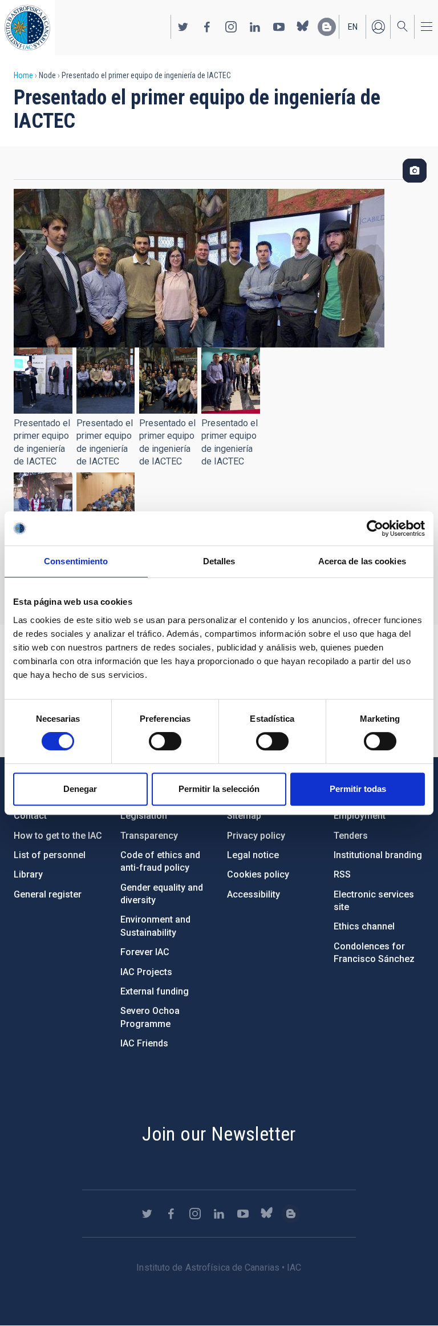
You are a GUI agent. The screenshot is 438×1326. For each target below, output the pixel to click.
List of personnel (50, 855)
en (353, 26)
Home (23, 75)
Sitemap (244, 815)
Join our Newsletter (219, 1133)
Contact (30, 815)
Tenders (351, 835)
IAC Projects (146, 972)
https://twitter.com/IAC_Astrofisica (183, 27)
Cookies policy (258, 874)
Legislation (143, 815)
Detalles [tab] (219, 561)
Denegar (80, 789)
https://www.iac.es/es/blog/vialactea (327, 27)
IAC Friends (144, 1043)
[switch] (165, 741)
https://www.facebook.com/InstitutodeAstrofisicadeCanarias (207, 27)
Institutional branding (378, 855)
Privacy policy (256, 835)
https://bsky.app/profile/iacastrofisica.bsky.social (303, 27)
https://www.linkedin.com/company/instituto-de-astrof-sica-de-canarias (255, 27)
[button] (43, 380)
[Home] (27, 27)
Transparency (149, 835)
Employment (360, 815)
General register (48, 894)
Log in (378, 27)
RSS (342, 874)
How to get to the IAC (58, 835)
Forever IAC (144, 952)
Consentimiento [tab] (76, 561)
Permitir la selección (219, 789)
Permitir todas (358, 789)
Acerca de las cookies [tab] (362, 561)
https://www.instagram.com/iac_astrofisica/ (231, 27)
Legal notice (253, 855)
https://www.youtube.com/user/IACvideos (279, 27)
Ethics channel (364, 926)
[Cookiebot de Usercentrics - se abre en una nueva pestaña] (375, 528)
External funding (154, 991)
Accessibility (253, 894)
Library (28, 874)
